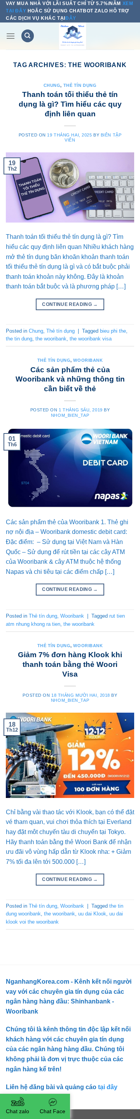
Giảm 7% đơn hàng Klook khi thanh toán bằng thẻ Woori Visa (70, 664)
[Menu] (10, 35)
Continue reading (70, 304)
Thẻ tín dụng (80, 85)
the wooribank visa (91, 339)
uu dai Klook (92, 914)
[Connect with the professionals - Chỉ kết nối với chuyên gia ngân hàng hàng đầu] (72, 36)
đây (70, 18)
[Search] (27, 35)
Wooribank (88, 360)
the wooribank (50, 339)
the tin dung (19, 339)
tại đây (106, 1087)
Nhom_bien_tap (70, 415)
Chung (52, 85)
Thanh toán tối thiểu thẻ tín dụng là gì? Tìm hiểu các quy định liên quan (70, 104)
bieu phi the (113, 331)
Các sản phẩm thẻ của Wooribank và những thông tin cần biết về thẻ (70, 379)
